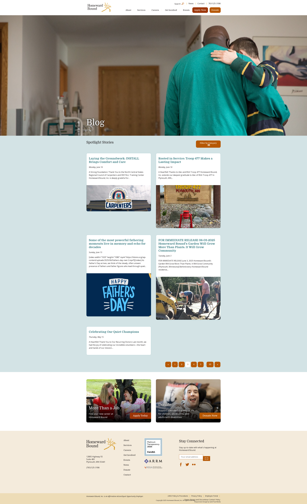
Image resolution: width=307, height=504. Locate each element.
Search (177, 4)
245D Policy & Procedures (178, 496)
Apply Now (200, 10)
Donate (215, 10)
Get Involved (171, 10)
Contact (201, 3)
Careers (155, 10)
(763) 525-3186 (93, 467)
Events (186, 10)
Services (141, 10)
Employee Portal (211, 496)
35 (210, 364)
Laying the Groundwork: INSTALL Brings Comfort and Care (114, 160)
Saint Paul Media (215, 502)
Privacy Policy (196, 496)
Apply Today (140, 415)
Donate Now (210, 415)
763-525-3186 (214, 3)
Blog (95, 122)
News (191, 3)
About (128, 10)
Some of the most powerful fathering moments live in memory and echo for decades (117, 244)
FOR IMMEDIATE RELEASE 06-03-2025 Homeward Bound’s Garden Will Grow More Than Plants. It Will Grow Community (186, 245)
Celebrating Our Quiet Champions (114, 332)
